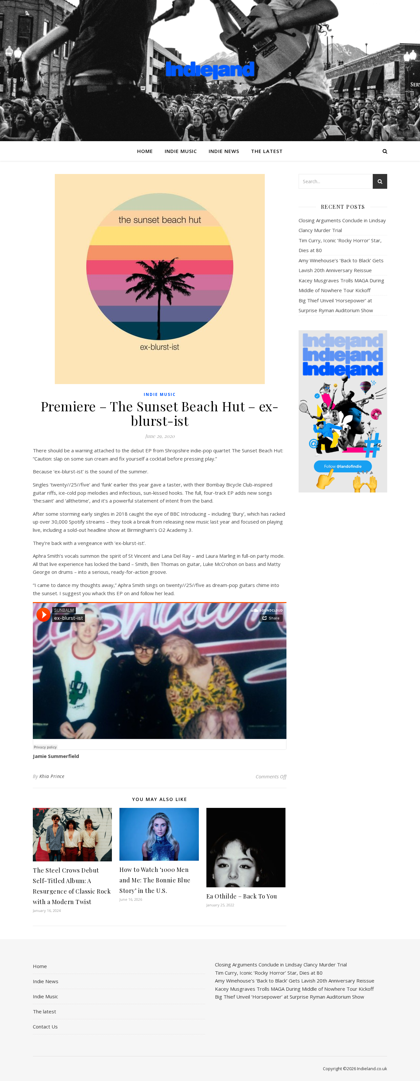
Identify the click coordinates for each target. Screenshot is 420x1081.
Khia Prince (52, 776)
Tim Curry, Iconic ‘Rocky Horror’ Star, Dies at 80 (269, 972)
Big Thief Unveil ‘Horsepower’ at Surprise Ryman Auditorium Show (289, 996)
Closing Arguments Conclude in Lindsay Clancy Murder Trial (281, 964)
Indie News (224, 151)
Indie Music (181, 151)
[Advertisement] (343, 601)
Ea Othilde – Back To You (241, 896)
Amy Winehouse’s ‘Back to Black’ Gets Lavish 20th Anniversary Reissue (294, 980)
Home (145, 151)
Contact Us (45, 1026)
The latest (267, 151)
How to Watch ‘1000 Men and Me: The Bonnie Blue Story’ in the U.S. (155, 880)
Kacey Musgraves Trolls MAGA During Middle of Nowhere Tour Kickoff (294, 988)
